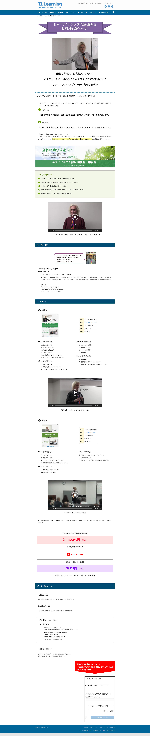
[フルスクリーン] (100, 230)
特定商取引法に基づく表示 (99, 730)
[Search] (113, 12)
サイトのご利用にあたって (85, 730)
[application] (75, 217)
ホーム (36, 15)
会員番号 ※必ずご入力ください (93, 697)
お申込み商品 (88, 685)
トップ (38, 12)
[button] (75, 217)
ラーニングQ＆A (93, 727)
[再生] (50, 230)
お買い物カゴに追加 (102, 717)
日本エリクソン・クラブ (90, 322)
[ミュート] (97, 230)
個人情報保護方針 (111, 730)
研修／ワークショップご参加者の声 (107, 727)
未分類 (40, 15)
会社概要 (86, 727)
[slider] (73, 230)
